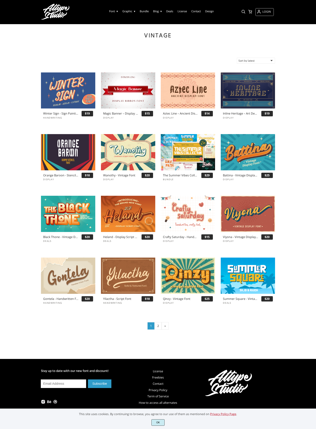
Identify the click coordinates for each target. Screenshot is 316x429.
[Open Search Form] (243, 12)
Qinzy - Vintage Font (176, 299)
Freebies (158, 377)
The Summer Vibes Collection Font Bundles (180, 175)
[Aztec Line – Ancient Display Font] (188, 90)
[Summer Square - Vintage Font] (248, 276)
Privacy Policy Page (223, 414)
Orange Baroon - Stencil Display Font (60, 175)
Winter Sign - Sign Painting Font (60, 113)
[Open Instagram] (43, 403)
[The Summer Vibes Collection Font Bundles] (188, 152)
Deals (47, 241)
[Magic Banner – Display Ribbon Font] (128, 90)
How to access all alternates (158, 403)
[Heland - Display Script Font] (128, 214)
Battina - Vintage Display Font (240, 175)
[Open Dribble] (55, 403)
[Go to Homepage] (56, 19)
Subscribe (99, 383)
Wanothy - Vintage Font (119, 175)
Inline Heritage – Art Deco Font (240, 113)
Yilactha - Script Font (117, 299)
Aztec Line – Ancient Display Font (180, 113)
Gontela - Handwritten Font (60, 299)
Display (108, 117)
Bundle (168, 179)
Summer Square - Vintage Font (240, 299)
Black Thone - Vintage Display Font (60, 237)
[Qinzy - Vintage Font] (188, 276)
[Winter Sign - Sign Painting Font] (68, 90)
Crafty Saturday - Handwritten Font (180, 237)
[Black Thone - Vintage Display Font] (68, 214)
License (158, 371)
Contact (158, 384)
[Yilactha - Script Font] (128, 276)
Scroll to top (312, 353)
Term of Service (158, 396)
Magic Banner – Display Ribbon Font (120, 113)
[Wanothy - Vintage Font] (128, 152)
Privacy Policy (158, 390)
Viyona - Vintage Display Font (240, 237)
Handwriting (52, 117)
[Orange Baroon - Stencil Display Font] (68, 152)
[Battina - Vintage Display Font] (248, 152)
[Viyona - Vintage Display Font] (248, 214)
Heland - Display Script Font (120, 237)
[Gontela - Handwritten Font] (68, 276)
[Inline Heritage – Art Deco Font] (248, 90)
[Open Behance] (49, 403)
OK (158, 422)
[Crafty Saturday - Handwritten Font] (188, 214)
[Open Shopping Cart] (250, 12)
